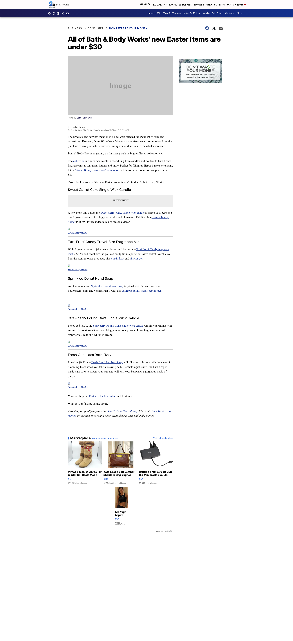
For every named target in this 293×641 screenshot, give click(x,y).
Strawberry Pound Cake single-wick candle (118, 325)
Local (157, 4)
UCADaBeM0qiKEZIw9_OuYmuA (68, 13)
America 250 (154, 13)
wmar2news (54, 13)
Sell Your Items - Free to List (105, 439)
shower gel (136, 258)
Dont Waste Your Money (128, 28)
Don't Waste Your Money (122, 411)
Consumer (96, 28)
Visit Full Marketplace (163, 438)
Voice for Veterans (172, 13)
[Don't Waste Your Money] (202, 71)
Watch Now (235, 4)
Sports (199, 4)
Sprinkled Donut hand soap (107, 286)
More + (240, 13)
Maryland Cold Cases (212, 13)
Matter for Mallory (191, 13)
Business (75, 28)
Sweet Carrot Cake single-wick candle (122, 212)
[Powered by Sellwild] (168, 531)
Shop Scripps (215, 4)
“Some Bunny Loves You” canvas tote (97, 170)
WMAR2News (59, 13)
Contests (229, 13)
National (170, 4)
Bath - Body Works (85, 118)
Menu (144, 4)
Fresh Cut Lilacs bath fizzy (107, 362)
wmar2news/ (50, 13)
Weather (185, 4)
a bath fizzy (117, 258)
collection (79, 161)
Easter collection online (102, 396)
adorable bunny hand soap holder (141, 290)
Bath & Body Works (77, 233)
